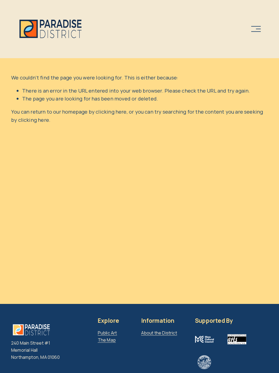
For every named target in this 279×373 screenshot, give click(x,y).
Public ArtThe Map (107, 336)
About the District (159, 333)
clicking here (111, 111)
